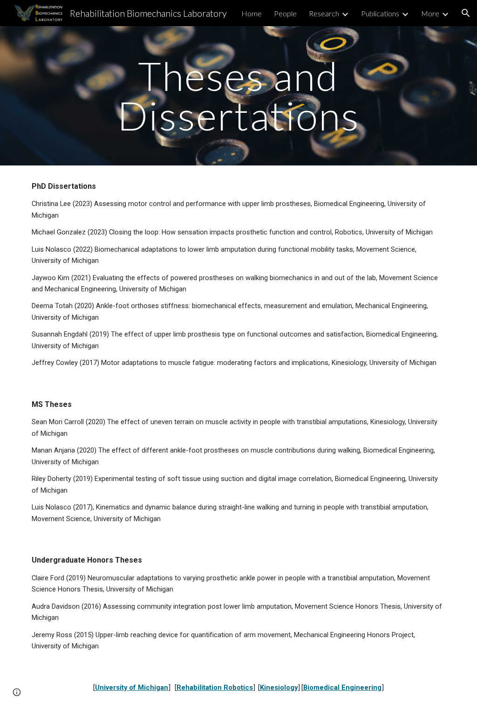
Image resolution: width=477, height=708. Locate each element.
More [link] (430, 13)
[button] (466, 13)
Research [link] (324, 13)
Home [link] (251, 13)
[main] (238, 95)
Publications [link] (380, 13)
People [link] (285, 13)
